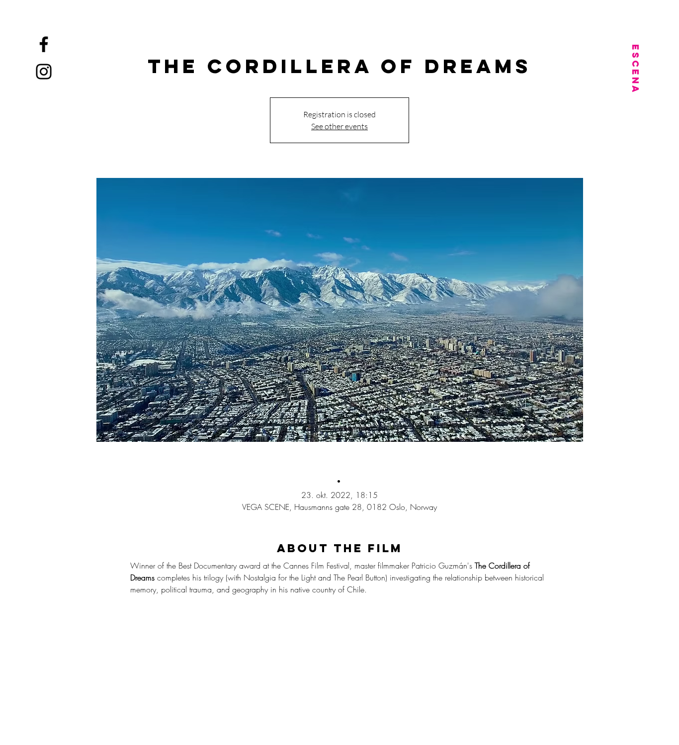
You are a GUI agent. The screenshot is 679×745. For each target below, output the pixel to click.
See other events (339, 126)
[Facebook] (43, 44)
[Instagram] (43, 71)
